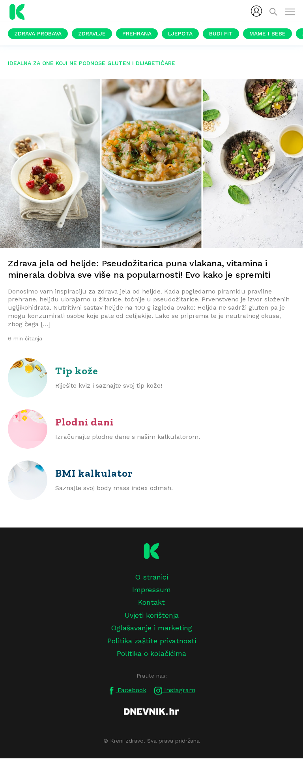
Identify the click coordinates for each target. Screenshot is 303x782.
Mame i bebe (267, 33)
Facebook (131, 690)
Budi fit (221, 33)
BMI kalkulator (94, 473)
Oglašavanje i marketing (151, 628)
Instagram (178, 690)
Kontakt (151, 602)
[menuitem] (256, 11)
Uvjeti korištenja (152, 615)
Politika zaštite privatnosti (151, 641)
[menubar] (256, 11)
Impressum (151, 589)
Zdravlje (92, 33)
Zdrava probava (38, 33)
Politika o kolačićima (151, 653)
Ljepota (180, 33)
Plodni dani (84, 422)
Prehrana (137, 33)
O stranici (151, 577)
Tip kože (76, 370)
